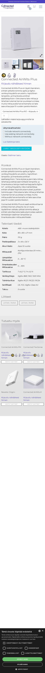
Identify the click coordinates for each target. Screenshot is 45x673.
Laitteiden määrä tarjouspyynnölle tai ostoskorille (17, 120)
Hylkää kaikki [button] (22, 664)
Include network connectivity (17, 131)
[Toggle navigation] (41, 7)
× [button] (42, 631)
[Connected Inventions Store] (7, 6)
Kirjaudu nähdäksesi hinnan (16, 83)
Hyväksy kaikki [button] (22, 659)
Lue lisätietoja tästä (11, 142)
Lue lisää (32, 639)
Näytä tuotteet (11, 362)
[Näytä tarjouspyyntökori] (28, 7)
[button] (22, 669)
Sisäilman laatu (14, 155)
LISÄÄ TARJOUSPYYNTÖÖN (16, 149)
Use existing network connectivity (19, 134)
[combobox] (39, 631)
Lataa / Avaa (9, 303)
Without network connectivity (17, 137)
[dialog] (22, 650)
